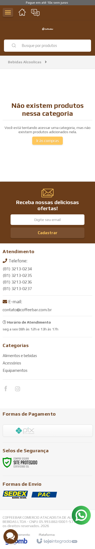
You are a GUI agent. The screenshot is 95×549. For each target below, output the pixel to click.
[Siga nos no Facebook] (5, 389)
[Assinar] (47, 233)
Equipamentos (15, 370)
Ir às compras (47, 140)
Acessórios (12, 363)
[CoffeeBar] (47, 29)
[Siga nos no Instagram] (17, 390)
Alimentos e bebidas (20, 355)
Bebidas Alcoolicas (24, 62)
